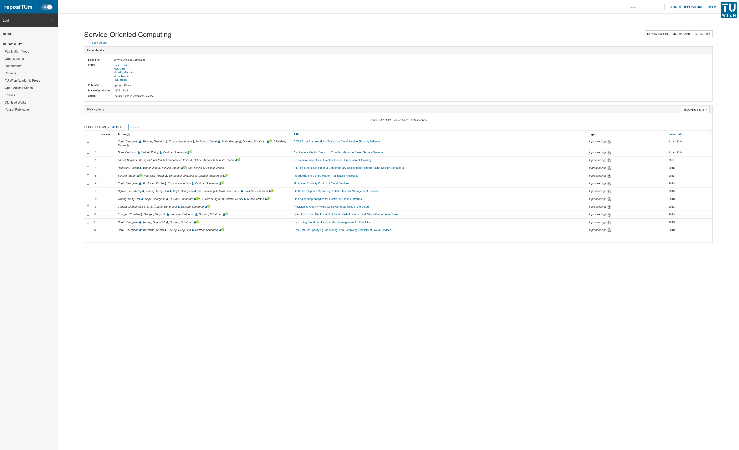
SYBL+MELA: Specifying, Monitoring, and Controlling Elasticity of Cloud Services (342, 230)
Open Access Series (19, 87)
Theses (10, 95)
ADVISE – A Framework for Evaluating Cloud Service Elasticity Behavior (337, 141)
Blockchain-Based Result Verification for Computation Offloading (333, 160)
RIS (90, 127)
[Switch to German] (47, 7)
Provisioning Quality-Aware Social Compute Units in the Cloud (331, 206)
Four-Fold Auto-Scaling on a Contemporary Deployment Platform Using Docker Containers (349, 168)
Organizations (14, 58)
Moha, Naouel (121, 76)
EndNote (104, 127)
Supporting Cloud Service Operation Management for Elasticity (332, 222)
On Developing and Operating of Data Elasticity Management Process (336, 191)
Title (296, 134)
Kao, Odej (119, 68)
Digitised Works (15, 102)
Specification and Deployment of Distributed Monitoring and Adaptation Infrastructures (346, 214)
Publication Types (17, 51)
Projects (10, 73)
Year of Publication (18, 109)
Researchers (13, 66)
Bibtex (120, 127)
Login (7, 20)
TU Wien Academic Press (22, 80)
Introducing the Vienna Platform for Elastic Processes (326, 175)
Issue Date (675, 134)
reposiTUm (18, 7)
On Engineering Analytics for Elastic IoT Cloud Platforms (328, 199)
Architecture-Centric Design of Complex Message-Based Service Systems (338, 152)
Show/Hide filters (694, 109)
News (7, 34)
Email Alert (683, 34)
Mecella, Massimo (124, 72)
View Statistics (659, 34)
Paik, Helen (120, 79)
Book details (99, 42)
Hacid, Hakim (121, 65)
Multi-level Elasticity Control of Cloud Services (321, 183)
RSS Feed (703, 34)
